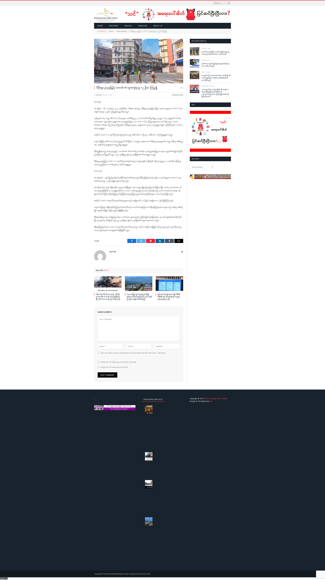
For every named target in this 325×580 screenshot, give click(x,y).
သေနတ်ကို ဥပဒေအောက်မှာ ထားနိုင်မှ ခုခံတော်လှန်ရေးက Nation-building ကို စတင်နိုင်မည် (216, 77)
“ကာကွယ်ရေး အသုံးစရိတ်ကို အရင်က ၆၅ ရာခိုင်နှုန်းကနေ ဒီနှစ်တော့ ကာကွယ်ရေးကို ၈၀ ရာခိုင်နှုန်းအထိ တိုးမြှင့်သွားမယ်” (215, 93)
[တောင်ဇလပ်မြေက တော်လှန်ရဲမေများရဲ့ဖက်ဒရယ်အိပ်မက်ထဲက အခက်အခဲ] (194, 51)
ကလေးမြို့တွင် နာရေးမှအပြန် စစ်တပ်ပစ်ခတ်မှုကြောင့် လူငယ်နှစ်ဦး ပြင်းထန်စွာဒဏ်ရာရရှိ (139, 296)
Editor (98, 95)
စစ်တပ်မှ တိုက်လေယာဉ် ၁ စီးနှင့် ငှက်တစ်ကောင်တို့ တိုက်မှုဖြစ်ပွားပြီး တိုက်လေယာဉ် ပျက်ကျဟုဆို (108, 296)
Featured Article (199, 41)
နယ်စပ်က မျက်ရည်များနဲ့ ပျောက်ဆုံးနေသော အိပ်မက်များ (215, 64)
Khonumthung (177, 95)
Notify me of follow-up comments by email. (118, 362)
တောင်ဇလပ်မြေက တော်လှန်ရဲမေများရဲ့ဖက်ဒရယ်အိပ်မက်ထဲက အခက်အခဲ (216, 53)
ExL (210, 401)
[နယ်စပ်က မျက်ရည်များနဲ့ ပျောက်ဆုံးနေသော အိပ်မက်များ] (194, 63)
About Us (157, 25)
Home (100, 25)
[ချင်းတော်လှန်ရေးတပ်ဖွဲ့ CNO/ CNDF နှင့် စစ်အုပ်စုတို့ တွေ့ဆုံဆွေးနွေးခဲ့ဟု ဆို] (169, 283)
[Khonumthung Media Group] (106, 14)
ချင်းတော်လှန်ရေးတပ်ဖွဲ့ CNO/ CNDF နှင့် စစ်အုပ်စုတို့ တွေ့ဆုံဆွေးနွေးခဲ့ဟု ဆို (168, 296)
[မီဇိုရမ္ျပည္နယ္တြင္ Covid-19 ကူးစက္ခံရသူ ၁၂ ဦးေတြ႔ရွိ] (138, 61)
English (128, 25)
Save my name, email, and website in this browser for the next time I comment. (133, 353)
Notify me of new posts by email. (114, 367)
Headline (142, 25)
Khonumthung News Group (216, 398)
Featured (113, 25)
